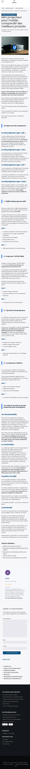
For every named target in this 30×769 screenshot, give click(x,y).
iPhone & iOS (7, 666)
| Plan (15, 766)
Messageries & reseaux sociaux (13, 676)
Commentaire (7, 618)
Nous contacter (6, 743)
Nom (4, 640)
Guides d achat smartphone (12, 668)
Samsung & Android (9, 670)
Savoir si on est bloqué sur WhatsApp (10, 706)
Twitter (10, 724)
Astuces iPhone (6, 703)
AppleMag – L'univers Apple (8, 733)
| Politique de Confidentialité (22, 764)
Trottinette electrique (11, 672)
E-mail (4, 646)
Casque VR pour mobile (9, 555)
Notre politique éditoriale (8, 741)
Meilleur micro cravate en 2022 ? (12, 546)
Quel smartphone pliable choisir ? (9, 717)
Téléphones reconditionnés (8, 721)
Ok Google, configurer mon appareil (10, 694)
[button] (2, 1)
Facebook (5, 724)
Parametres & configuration (12, 678)
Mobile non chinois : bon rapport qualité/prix (12, 719)
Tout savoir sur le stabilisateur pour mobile (15, 557)
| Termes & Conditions (8, 764)
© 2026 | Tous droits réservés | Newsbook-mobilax (15, 762)
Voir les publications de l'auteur (13, 598)
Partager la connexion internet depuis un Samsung (13, 699)
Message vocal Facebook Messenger (10, 701)
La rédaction (5, 739)
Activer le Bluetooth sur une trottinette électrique (13, 696)
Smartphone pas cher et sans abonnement (11, 714)
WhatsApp (7, 674)
